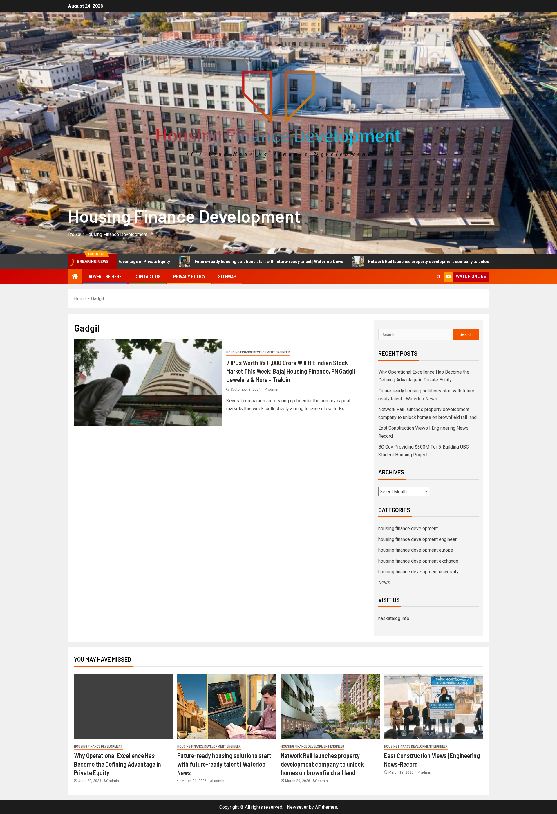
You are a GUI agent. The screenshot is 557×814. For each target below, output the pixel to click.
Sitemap (227, 276)
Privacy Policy (189, 276)
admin (273, 390)
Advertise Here (105, 276)
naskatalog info (393, 618)
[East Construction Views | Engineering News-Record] (433, 706)
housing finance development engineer (258, 352)
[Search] (438, 276)
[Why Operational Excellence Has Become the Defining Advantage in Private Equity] (123, 706)
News (384, 582)
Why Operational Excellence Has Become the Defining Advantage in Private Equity (117, 764)
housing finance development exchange (418, 561)
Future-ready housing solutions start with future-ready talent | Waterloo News (208, 261)
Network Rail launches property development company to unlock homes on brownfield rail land (398, 261)
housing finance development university (418, 572)
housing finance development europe (415, 550)
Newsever (297, 807)
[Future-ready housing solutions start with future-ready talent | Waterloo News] (226, 706)
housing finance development (408, 528)
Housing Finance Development (184, 215)
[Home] (75, 277)
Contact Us (147, 276)
